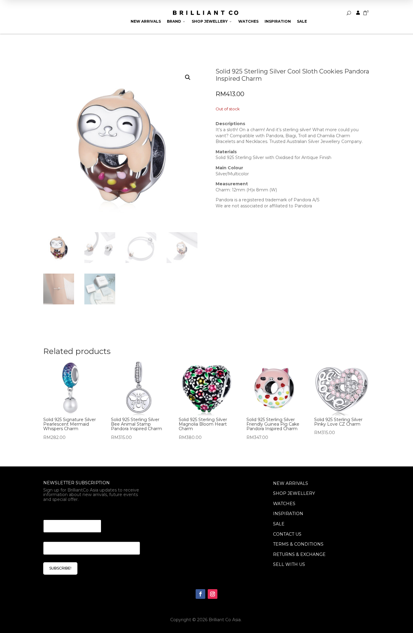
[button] (187, 77)
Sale (302, 21)
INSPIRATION (288, 513)
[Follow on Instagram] (212, 594)
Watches (248, 21)
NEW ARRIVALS (290, 483)
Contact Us (287, 534)
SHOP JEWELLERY (294, 493)
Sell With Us (289, 564)
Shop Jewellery (212, 21)
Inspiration (278, 21)
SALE (279, 524)
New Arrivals (146, 21)
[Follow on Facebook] (200, 594)
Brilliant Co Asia (225, 619)
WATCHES (284, 503)
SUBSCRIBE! (60, 568)
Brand (176, 21)
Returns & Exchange (299, 554)
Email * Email (60, 512)
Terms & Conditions (298, 544)
